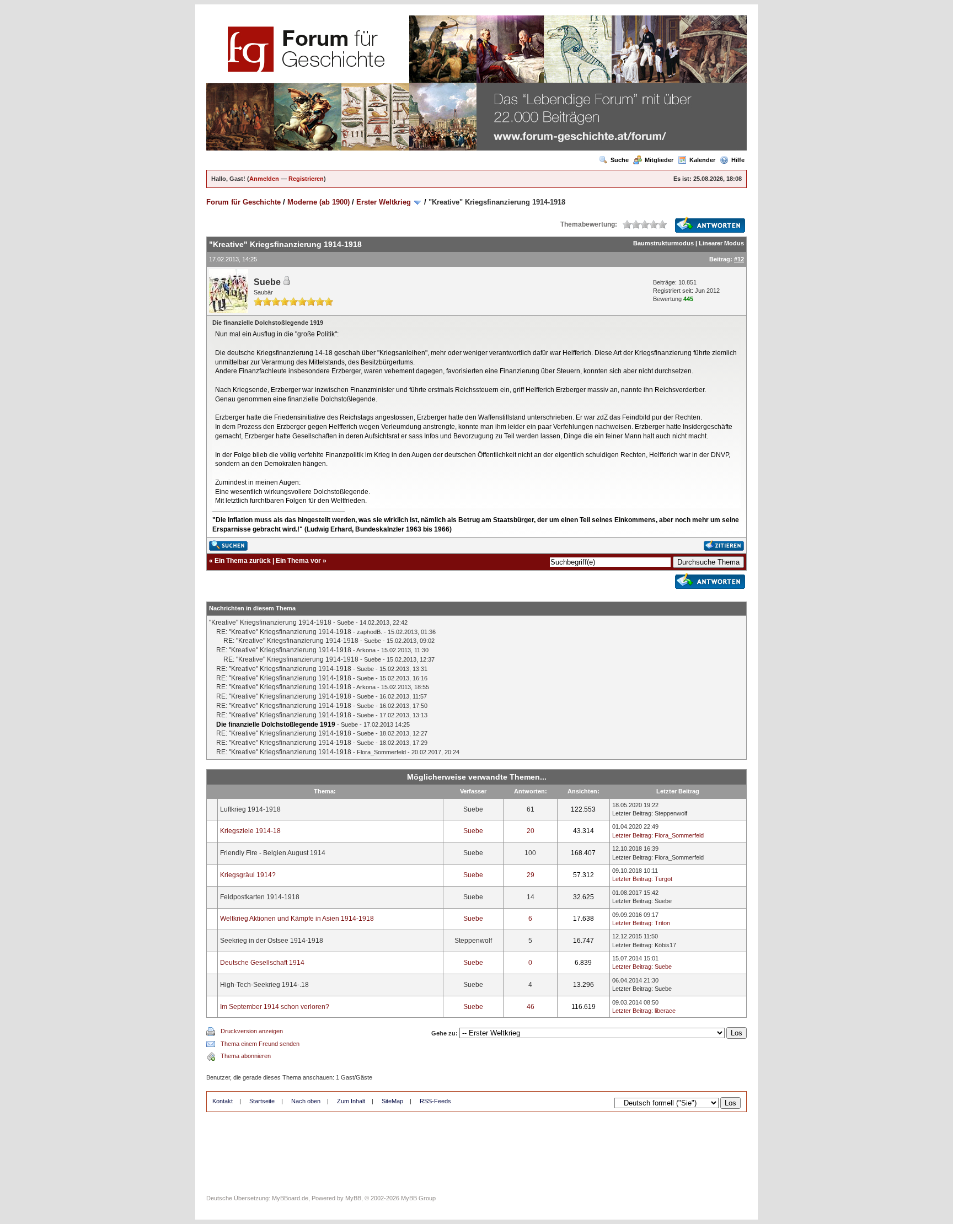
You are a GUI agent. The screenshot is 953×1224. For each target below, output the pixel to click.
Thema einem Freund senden (260, 1043)
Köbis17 (665, 945)
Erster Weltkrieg (383, 202)
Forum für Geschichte (243, 202)
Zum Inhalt (351, 1101)
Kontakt (222, 1101)
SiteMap (392, 1101)
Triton (662, 923)
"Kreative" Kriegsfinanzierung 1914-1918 (270, 622)
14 (530, 897)
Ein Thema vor (298, 561)
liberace (665, 1010)
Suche (620, 160)
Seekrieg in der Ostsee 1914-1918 (271, 940)
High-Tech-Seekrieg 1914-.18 (264, 985)
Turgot (663, 879)
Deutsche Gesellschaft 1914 (262, 963)
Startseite (262, 1101)
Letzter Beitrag (631, 813)
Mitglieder (659, 160)
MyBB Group (418, 1198)
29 (530, 875)
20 (530, 831)
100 (530, 853)
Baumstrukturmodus (663, 243)
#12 (739, 259)
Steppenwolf (671, 813)
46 (530, 1007)
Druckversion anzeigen (252, 1031)
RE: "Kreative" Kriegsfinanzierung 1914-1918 (283, 632)
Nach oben (305, 1101)
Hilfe (738, 160)
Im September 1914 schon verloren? (274, 1007)
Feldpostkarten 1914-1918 (259, 897)
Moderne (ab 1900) (318, 202)
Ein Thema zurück (243, 561)
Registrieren (306, 178)
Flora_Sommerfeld (381, 752)
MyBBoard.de (290, 1198)
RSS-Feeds (435, 1101)
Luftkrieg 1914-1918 (250, 809)
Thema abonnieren (246, 1056)
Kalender (702, 160)
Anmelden (264, 178)
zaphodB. (369, 632)
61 (530, 809)
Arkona (366, 650)
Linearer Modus (721, 243)
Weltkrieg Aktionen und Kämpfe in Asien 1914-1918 (297, 918)
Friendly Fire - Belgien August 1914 (272, 853)
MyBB (353, 1198)
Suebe (267, 282)
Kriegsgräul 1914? (248, 875)
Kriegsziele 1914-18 (250, 831)
